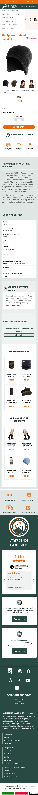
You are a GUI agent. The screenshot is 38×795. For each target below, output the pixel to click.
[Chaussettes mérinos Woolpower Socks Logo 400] (26, 440)
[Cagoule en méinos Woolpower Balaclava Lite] (11, 397)
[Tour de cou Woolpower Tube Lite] (11, 370)
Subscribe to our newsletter (19, 702)
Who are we (8, 734)
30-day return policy (29, 149)
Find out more (19, 619)
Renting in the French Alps (13, 740)
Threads (11, 680)
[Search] (26, 19)
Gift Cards (7, 760)
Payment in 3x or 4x (8, 149)
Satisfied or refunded (11, 777)
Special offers (8, 754)
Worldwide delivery (19, 149)
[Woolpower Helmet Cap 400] (6, 84)
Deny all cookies (22, 793)
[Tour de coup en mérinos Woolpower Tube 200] (26, 370)
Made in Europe (9, 751)
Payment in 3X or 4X (28, 500)
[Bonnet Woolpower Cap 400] (26, 466)
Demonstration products (12, 763)
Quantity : (19, 117)
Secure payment (9, 774)
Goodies (7, 757)
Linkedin (17, 688)
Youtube (28, 680)
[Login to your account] (30, 19)
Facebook (29, 671)
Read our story (28, 728)
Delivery (6, 771)
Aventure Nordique (13, 713)
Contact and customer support (14, 767)
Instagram (20, 671)
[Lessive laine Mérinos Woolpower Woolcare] (11, 466)
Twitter (19, 680)
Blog (10, 671)
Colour (4, 109)
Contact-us (7, 743)
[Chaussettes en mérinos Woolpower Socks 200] (11, 440)
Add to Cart (18, 127)
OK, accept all (9, 793)
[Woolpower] (31, 38)
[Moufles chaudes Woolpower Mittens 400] (26, 397)
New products (9, 748)
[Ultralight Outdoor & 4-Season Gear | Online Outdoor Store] (4, 6)
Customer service (9, 500)
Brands (6, 737)
